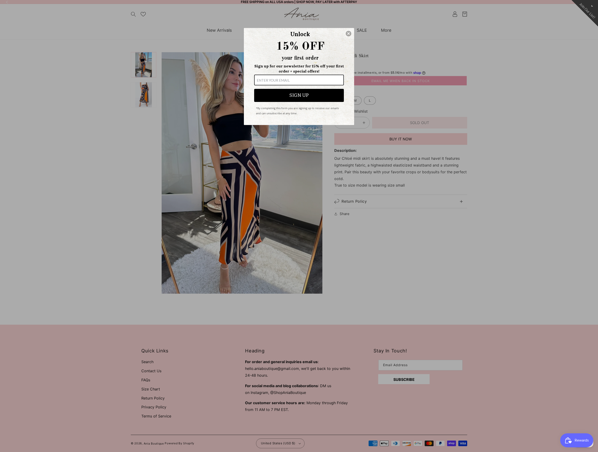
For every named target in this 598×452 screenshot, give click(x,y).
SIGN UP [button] (299, 95)
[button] (348, 33)
